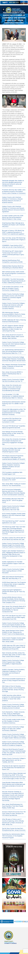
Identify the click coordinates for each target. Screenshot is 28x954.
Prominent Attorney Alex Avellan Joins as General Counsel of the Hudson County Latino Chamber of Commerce (13, 191)
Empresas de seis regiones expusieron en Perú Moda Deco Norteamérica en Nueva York (13, 767)
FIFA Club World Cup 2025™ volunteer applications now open (13, 522)
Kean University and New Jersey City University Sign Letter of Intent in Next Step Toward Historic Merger (14, 654)
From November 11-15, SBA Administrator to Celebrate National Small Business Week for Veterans (13, 396)
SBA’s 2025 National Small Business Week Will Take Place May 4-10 (13, 577)
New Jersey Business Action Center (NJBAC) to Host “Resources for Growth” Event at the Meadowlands (13, 632)
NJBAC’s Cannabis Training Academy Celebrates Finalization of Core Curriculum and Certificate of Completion (13, 672)
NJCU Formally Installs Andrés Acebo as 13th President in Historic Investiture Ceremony (13, 721)
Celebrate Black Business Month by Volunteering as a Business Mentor (13, 266)
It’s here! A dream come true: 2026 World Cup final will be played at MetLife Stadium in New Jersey (12, 217)
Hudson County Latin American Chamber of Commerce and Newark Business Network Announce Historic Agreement (13, 209)
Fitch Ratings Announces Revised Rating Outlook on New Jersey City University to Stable (13, 433)
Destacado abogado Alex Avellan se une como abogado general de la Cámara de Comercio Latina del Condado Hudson (13, 183)
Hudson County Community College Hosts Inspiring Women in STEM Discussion (13, 570)
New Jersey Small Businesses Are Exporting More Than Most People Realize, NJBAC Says (12, 806)
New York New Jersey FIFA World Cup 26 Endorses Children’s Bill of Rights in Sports (13, 239)
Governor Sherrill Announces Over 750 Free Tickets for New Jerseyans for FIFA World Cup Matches (14, 813)
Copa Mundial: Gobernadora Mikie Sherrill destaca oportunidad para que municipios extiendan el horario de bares (13, 785)
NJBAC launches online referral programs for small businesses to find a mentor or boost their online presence (13, 698)
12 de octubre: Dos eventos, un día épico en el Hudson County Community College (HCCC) (12, 288)
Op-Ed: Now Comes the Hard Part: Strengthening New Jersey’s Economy (13, 829)
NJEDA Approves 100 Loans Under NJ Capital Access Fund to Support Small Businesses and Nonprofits (13, 647)
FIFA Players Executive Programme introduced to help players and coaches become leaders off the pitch (13, 457)
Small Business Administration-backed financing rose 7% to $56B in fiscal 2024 (13, 403)
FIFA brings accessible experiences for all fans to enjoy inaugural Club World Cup (13, 680)
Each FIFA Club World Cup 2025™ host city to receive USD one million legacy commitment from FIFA (13, 617)
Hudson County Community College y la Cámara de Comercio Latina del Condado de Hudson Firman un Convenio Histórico (13, 305)
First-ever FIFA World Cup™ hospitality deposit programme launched (13, 426)
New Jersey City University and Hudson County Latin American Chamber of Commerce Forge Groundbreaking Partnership (11, 387)
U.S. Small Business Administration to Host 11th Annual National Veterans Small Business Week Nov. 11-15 (13, 351)
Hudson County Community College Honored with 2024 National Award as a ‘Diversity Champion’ (13, 343)
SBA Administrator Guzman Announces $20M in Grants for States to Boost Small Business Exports (13, 314)
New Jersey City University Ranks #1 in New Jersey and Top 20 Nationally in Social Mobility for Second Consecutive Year (14, 609)
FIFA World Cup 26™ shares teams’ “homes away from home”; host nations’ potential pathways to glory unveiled (13, 253)
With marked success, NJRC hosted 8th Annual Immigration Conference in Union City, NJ (13, 273)
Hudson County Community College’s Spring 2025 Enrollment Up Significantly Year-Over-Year (13, 507)
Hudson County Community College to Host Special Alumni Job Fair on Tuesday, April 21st (14, 760)
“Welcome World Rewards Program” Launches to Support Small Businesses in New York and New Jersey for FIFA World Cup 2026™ (14, 751)
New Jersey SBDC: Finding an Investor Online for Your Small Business (14, 484)
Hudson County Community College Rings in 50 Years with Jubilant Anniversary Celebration (13, 728)
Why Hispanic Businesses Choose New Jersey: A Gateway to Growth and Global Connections (14, 366)
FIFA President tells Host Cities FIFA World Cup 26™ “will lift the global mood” (13, 500)
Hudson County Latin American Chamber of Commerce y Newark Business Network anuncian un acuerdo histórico (12, 199)
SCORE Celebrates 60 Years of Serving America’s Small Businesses (14, 320)
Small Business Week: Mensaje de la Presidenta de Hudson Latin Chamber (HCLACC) (13, 224)
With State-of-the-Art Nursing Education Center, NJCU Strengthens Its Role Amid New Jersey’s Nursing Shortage (13, 688)
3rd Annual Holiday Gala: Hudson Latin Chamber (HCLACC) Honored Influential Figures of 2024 (13, 449)
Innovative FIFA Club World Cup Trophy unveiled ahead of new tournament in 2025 (11, 420)
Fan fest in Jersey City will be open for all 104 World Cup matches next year (14, 538)
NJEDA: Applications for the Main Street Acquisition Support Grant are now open (13, 563)
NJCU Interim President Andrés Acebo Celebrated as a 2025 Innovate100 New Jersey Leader (13, 639)
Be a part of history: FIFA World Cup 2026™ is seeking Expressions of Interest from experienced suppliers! (13, 232)
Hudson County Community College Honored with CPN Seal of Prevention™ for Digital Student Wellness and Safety (14, 736)
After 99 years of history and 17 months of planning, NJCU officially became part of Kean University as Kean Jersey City (13, 821)
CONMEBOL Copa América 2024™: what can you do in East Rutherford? (13, 246)
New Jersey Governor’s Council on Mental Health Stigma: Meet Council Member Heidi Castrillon (13, 336)
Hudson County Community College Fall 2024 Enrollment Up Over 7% (13, 380)
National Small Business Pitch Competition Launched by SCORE (12, 261)
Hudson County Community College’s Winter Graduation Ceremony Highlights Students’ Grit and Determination (13, 465)
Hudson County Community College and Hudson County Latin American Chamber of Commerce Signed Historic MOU (13, 296)
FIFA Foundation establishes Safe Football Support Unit (12, 473)
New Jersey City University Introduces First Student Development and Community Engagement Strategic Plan (13, 441)
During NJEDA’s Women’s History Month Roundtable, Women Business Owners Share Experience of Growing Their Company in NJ (13, 599)
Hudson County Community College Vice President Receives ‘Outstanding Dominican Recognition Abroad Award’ (14, 358)
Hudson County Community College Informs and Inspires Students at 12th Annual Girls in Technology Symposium (14, 624)
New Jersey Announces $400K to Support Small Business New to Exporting (12, 373)
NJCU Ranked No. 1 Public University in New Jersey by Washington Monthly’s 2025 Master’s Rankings (13, 713)
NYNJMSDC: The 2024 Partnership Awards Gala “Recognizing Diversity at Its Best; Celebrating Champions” (13, 280)
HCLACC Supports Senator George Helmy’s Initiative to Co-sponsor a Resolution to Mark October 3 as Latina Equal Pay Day (12, 328)
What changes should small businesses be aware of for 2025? (14, 479)
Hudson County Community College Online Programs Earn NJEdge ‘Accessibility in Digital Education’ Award (13, 663)
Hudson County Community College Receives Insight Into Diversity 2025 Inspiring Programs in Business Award (13, 545)
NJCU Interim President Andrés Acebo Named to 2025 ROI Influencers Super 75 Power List (13, 515)
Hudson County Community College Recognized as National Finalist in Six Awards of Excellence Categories (13, 743)
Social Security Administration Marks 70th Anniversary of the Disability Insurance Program (13, 835)
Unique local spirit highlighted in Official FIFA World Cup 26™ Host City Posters (13, 591)
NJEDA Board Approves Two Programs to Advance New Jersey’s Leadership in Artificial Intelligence (14, 584)
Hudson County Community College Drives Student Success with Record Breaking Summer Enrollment (13, 706)
